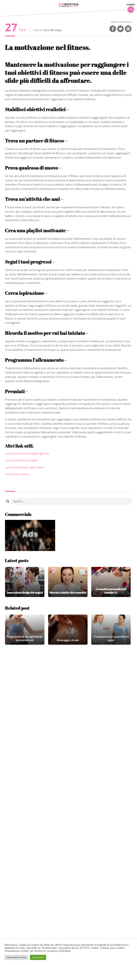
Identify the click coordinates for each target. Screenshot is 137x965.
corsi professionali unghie (21, 460)
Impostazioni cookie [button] (16, 957)
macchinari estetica (17, 474)
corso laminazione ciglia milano (25, 467)
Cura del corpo (52, 30)
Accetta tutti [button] (38, 957)
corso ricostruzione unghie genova (27, 453)
